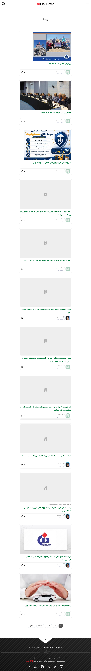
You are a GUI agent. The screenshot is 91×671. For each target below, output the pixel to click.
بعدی (32, 626)
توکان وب (29, 661)
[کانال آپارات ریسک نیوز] (36, 666)
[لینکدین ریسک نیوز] (42, 666)
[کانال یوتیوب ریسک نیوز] (29, 666)
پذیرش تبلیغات (35, 647)
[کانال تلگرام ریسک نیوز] (55, 666)
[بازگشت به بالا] (45, 641)
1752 (40, 626)
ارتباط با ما (48, 647)
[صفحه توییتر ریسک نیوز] (48, 666)
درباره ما (59, 647)
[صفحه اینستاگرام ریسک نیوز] (61, 666)
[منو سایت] (87, 3)
